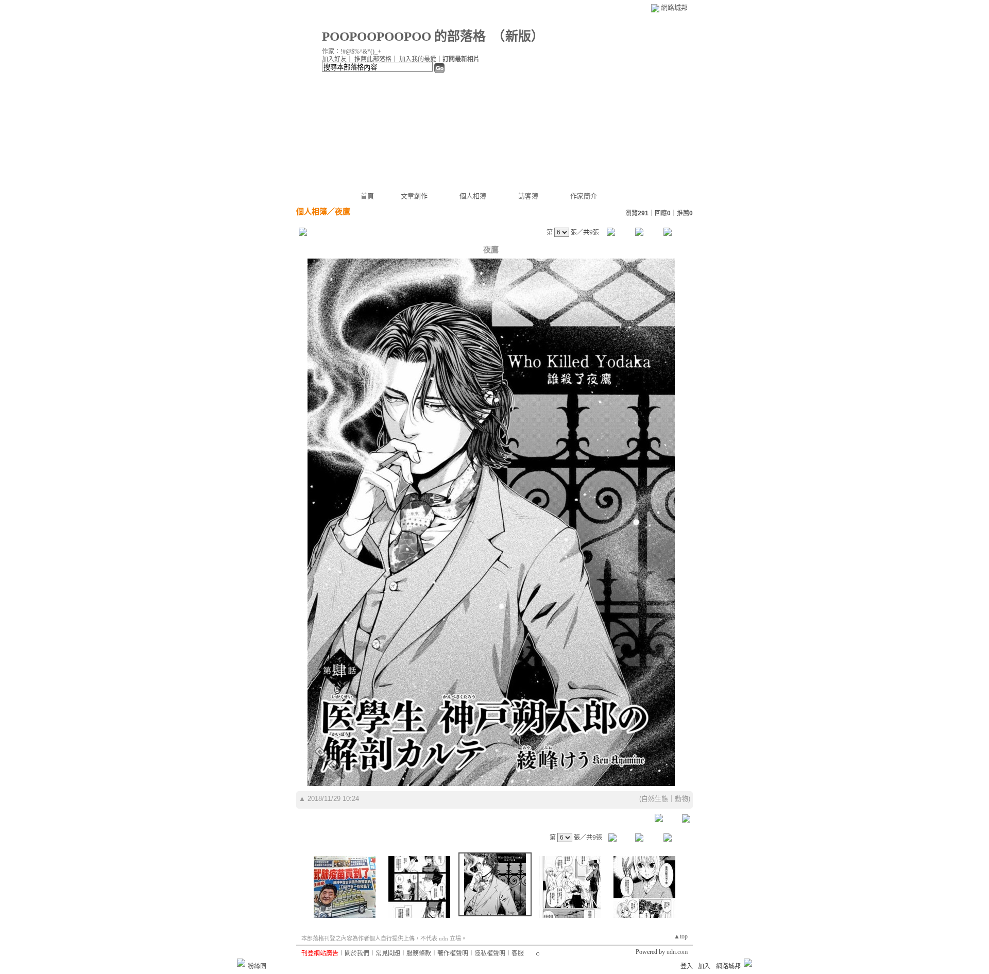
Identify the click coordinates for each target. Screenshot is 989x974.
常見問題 (388, 953)
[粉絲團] (241, 963)
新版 (518, 36)
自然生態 (654, 798)
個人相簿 (472, 196)
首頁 (367, 196)
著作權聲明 (452, 953)
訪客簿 (528, 196)
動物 (681, 798)
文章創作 (414, 196)
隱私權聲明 (489, 953)
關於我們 (357, 953)
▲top (681, 936)
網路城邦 (674, 7)
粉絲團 (257, 966)
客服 (517, 953)
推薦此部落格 (372, 59)
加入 (704, 966)
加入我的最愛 (417, 59)
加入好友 (334, 59)
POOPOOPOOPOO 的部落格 (404, 36)
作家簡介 (583, 196)
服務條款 (418, 953)
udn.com (677, 951)
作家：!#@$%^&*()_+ (351, 51)
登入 (686, 966)
